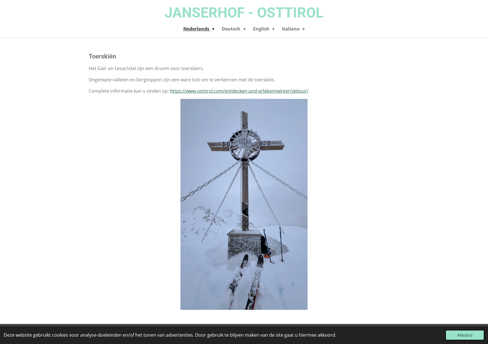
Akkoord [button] (464, 335)
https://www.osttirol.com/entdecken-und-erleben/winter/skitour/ (239, 91)
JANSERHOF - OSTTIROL (244, 13)
